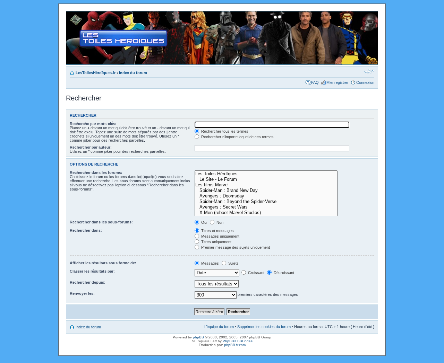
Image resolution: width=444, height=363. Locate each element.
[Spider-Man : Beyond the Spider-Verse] (266, 201)
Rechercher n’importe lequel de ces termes (237, 137)
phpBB (198, 337)
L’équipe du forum (219, 327)
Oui (203, 222)
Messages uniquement (219, 236)
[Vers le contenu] (222, 38)
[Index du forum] (72, 15)
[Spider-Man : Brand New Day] (266, 190)
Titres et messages (217, 231)
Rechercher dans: (86, 230)
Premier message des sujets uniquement (235, 247)
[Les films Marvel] (266, 185)
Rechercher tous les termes (224, 131)
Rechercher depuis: (87, 282)
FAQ (315, 82)
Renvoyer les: (82, 293)
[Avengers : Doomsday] (266, 196)
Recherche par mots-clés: (93, 124)
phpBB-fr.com (235, 345)
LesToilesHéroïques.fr (96, 73)
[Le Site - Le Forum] (266, 179)
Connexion (365, 82)
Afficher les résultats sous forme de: (103, 263)
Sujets (233, 263)
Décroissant (283, 273)
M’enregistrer (337, 82)
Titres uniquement (215, 242)
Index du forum (133, 73)
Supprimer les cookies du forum (264, 327)
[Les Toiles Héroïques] (266, 174)
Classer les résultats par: (92, 271)
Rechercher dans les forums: (96, 172)
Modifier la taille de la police (369, 71)
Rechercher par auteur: (91, 147)
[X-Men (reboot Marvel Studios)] (266, 212)
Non (219, 222)
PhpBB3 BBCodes (238, 341)
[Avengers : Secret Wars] (266, 207)
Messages (209, 263)
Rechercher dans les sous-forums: (101, 222)
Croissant (255, 273)
